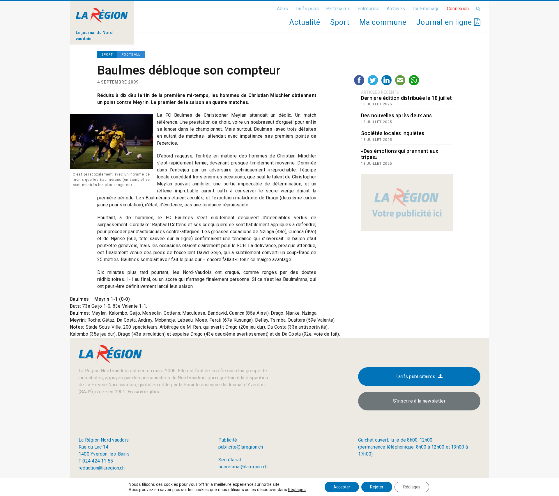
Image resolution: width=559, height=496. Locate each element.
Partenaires (338, 8)
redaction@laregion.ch (102, 468)
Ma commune (382, 22)
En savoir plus (142, 391)
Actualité (304, 22)
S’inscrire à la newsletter (419, 401)
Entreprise (368, 8)
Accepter (341, 487)
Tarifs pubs (307, 8)
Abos (282, 8)
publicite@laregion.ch (240, 447)
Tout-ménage (426, 8)
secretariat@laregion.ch (243, 467)
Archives (396, 8)
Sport (339, 22)
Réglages (297, 489)
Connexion (458, 8)
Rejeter (376, 487)
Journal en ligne (445, 22)
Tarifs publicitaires (415, 376)
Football (131, 54)
